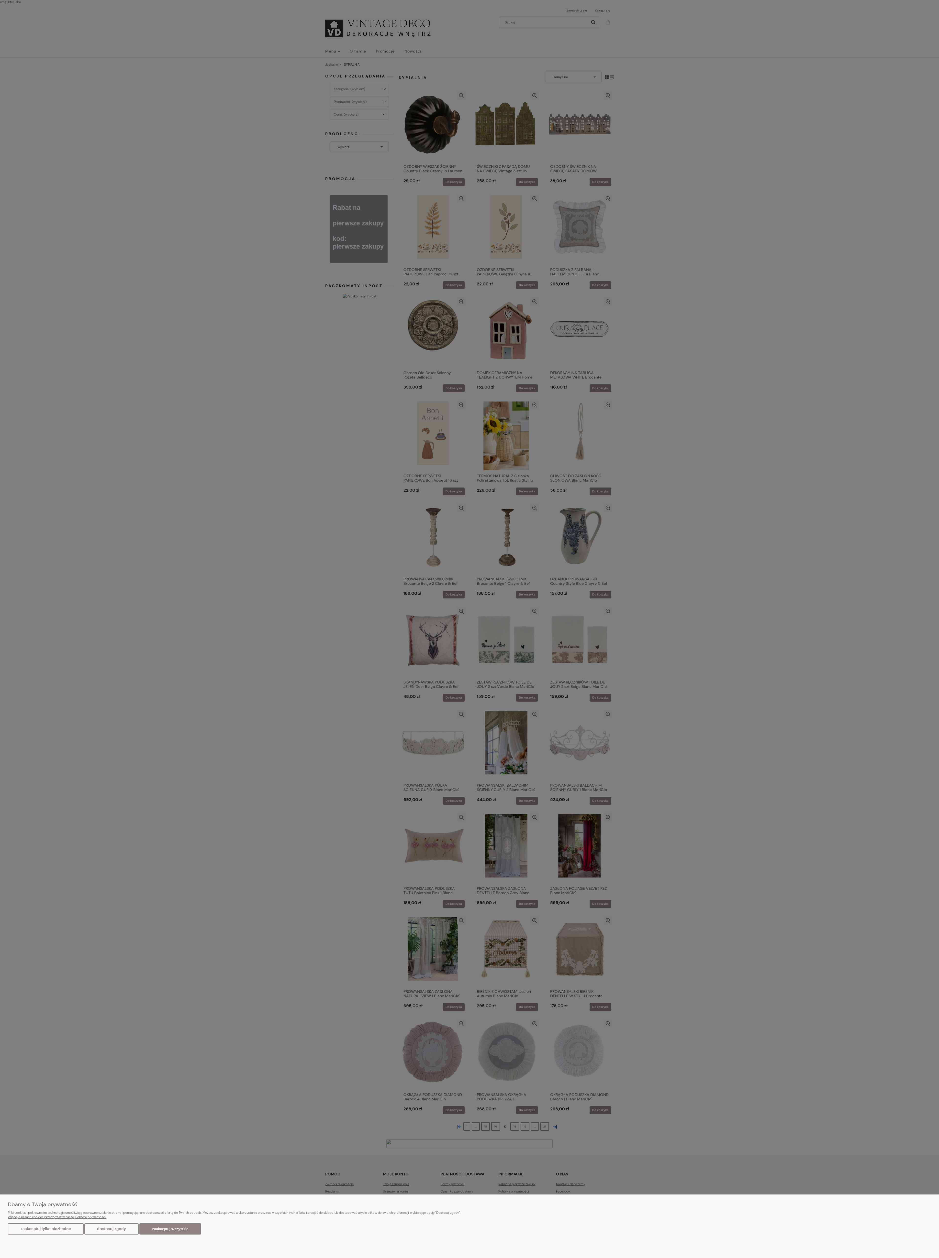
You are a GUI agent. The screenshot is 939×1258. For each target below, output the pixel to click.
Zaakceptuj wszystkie (170, 1229)
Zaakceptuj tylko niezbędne (46, 1229)
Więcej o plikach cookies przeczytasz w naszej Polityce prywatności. (57, 1217)
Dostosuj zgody (111, 1229)
